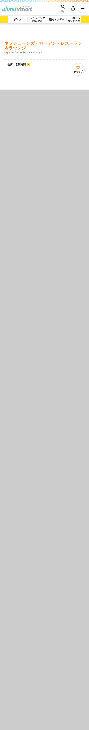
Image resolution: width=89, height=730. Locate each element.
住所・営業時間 (17, 64)
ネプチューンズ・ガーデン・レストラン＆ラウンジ (43, 45)
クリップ (78, 71)
